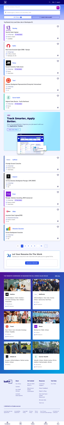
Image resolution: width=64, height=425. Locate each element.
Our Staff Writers (18, 390)
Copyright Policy (25, 412)
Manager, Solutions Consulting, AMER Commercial (19, 198)
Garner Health (43, 356)
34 (41, 246)
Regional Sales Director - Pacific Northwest (17, 101)
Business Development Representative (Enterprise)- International (23, 84)
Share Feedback (43, 388)
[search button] (49, 2)
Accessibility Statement (17, 412)
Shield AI (13, 356)
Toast (12, 326)
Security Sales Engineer (12, 32)
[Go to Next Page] (46, 246)
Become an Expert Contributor (30, 389)
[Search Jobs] (58, 7)
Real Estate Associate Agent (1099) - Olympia (18, 49)
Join (53, 2)
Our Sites (53, 383)
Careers (18, 386)
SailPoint (42, 294)
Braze (41, 326)
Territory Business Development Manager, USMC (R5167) (21, 181)
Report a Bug (42, 391)
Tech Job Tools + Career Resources (43, 395)
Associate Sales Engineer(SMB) (14, 215)
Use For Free (13, 129)
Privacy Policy (31, 412)
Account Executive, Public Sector (14, 67)
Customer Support (42, 384)
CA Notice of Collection (56, 412)
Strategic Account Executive (13, 163)
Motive (12, 294)
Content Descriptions (19, 394)
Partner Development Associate (14, 232)
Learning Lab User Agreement (8, 412)
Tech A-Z (41, 403)
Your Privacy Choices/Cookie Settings (46, 412)
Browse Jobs (42, 400)
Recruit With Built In (30, 384)
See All (57, 276)
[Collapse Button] (57, 38)
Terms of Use (36, 412)
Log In (58, 2)
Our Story (18, 383)
